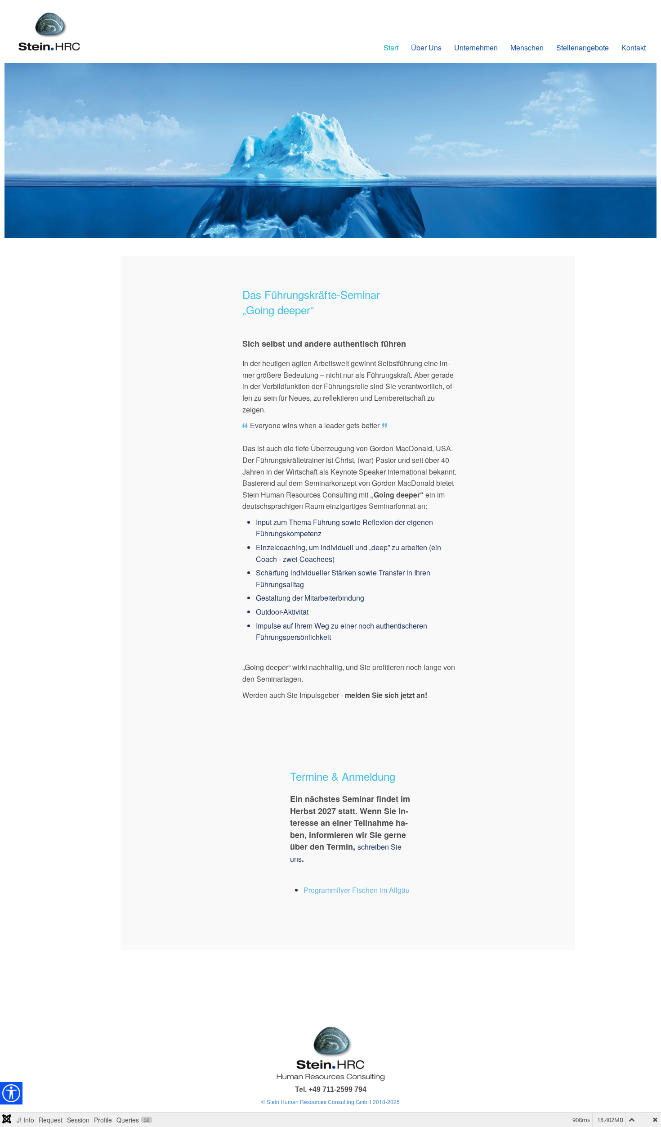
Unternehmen (476, 47)
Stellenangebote (582, 47)
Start (391, 47)
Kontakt (633, 47)
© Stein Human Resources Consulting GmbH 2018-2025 (330, 1101)
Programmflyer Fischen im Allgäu (357, 890)
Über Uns (426, 47)
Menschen (527, 47)
